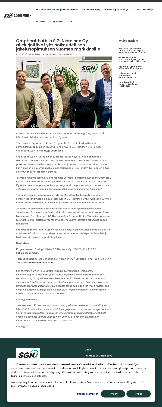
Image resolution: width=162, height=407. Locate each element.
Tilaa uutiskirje (144, 9)
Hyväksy (113, 393)
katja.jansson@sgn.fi (28, 253)
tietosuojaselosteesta (34, 376)
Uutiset (40, 21)
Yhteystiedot (56, 21)
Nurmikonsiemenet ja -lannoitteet (57, 9)
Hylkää (138, 393)
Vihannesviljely (91, 9)
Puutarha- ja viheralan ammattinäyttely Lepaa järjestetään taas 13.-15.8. (132, 50)
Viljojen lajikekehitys (116, 9)
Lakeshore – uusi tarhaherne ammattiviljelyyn (127, 75)
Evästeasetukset (87, 393)
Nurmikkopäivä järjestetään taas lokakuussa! (128, 84)
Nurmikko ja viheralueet (42, 54)
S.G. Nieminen (64, 54)
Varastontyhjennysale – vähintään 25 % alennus (131, 67)
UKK (70, 21)
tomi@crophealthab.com (38, 262)
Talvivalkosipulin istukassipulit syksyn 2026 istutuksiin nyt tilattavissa (132, 59)
